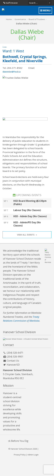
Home (9, 19)
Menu (46, 10)
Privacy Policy (20, 454)
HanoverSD (13, 364)
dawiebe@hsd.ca (12, 71)
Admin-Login (33, 454)
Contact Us (13, 360)
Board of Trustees (37, 19)
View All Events (26, 234)
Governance (20, 19)
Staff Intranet (11, 2)
